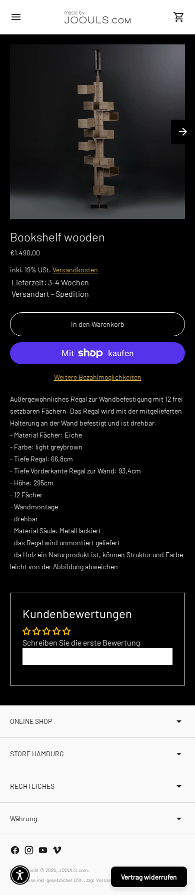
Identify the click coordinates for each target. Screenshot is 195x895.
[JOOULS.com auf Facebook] (15, 850)
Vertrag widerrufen (149, 877)
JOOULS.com (73, 870)
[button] (20, 875)
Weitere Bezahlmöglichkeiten (98, 377)
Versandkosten (75, 269)
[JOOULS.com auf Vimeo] (57, 850)
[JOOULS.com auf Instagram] (29, 850)
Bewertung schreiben (97, 656)
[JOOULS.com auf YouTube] (43, 850)
